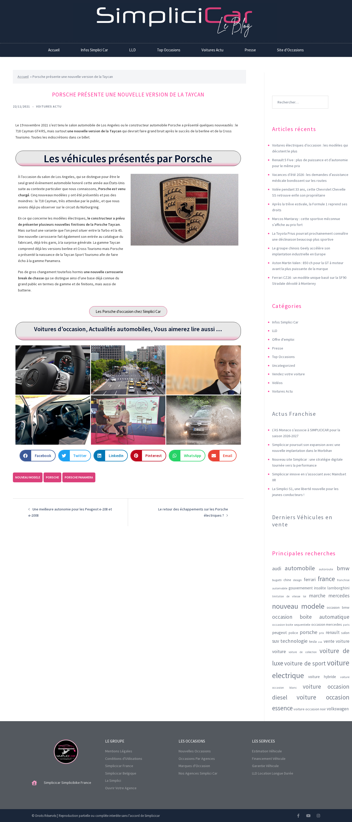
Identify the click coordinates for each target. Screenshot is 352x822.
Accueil (54, 49)
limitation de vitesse (286, 596)
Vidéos (277, 382)
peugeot (279, 632)
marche (317, 595)
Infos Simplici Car (94, 49)
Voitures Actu (212, 49)
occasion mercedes (326, 624)
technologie (294, 641)
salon (345, 632)
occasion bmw (338, 607)
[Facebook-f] (298, 816)
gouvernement (301, 587)
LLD (132, 49)
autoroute (326, 569)
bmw (343, 568)
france (326, 579)
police (293, 632)
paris (346, 624)
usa (320, 642)
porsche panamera (79, 477)
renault (333, 632)
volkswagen (338, 709)
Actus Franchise (294, 413)
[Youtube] (308, 816)
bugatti (277, 580)
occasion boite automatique (311, 616)
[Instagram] (318, 816)
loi (304, 596)
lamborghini (338, 587)
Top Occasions (168, 49)
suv (275, 641)
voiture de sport (305, 663)
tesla (313, 641)
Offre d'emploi (283, 339)
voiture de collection (302, 652)
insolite (320, 587)
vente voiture (336, 641)
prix (321, 633)
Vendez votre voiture (288, 374)
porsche (52, 477)
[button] (38, 455)
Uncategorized (283, 365)
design (297, 580)
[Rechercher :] (300, 94)
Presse (250, 49)
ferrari (310, 579)
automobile (300, 568)
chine (287, 580)
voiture (279, 651)
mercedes (338, 595)
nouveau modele (27, 477)
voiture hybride (322, 676)
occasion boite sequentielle (291, 624)
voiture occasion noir (310, 709)
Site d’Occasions (290, 49)
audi (276, 568)
